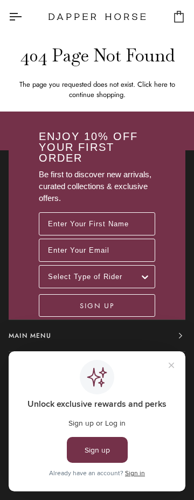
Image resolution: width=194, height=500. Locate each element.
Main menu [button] (30, 336)
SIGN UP (97, 305)
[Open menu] (25, 16)
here (161, 84)
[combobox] (94, 277)
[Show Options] (145, 277)
